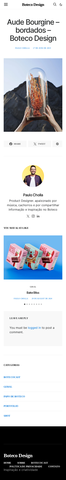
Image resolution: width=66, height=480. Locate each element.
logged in (34, 327)
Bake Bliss (33, 292)
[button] (60, 4)
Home (7, 462)
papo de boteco (14, 396)
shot (7, 415)
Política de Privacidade (26, 466)
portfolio (11, 406)
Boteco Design (33, 4)
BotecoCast (12, 377)
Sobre (21, 462)
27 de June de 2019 (42, 48)
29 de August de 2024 (42, 299)
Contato (54, 466)
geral (33, 287)
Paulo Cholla (22, 48)
